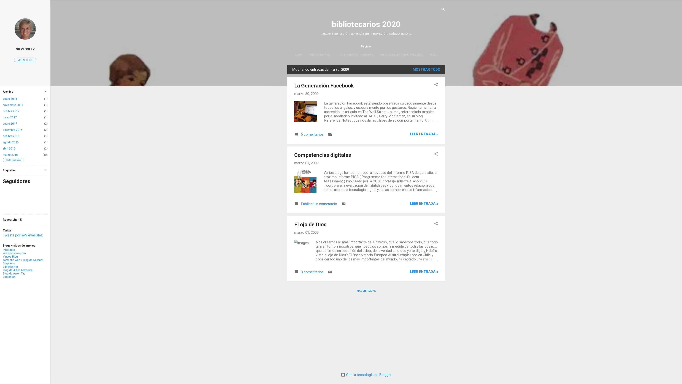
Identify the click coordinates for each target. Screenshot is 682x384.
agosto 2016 (11, 142)
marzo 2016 (10, 154)
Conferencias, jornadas (355, 54)
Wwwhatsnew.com (14, 253)
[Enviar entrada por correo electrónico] (330, 135)
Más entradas (366, 290)
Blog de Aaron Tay (14, 273)
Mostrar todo (426, 69)
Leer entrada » (424, 134)
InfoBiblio (9, 250)
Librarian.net (10, 266)
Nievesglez (25, 49)
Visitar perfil (25, 60)
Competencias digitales (322, 155)
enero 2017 (10, 123)
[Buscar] (443, 9)
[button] (436, 85)
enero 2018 (10, 98)
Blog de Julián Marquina (18, 270)
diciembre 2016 (12, 130)
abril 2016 (9, 148)
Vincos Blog (10, 256)
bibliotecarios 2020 (366, 24)
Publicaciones (319, 54)
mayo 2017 (10, 117)
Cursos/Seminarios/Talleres (401, 54)
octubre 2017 (11, 111)
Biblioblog (9, 277)
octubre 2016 (11, 136)
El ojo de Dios (310, 224)
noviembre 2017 (13, 105)
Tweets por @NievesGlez (23, 235)
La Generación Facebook (324, 85)
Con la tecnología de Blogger (368, 375)
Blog (298, 54)
